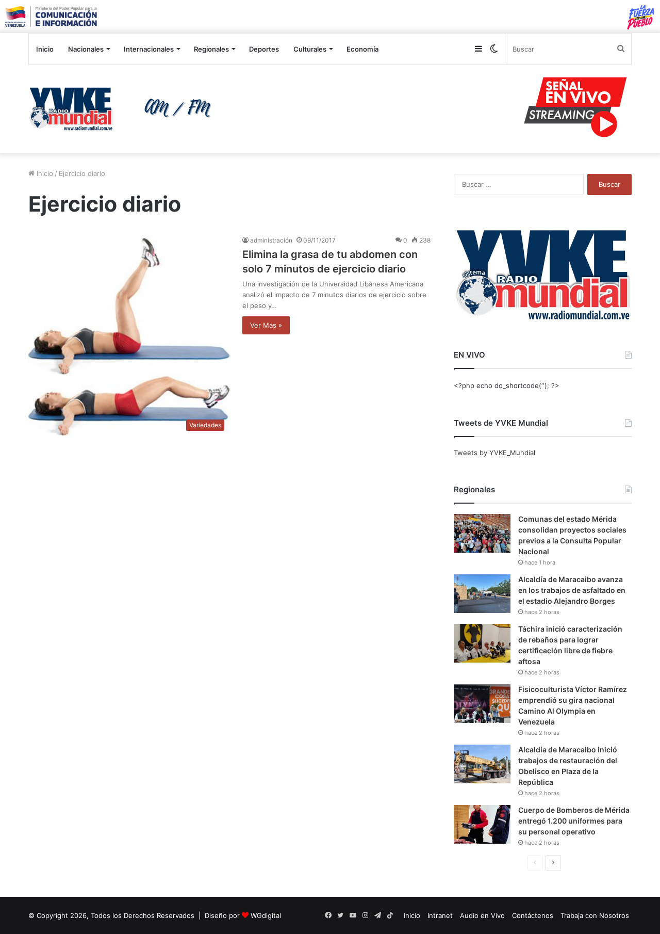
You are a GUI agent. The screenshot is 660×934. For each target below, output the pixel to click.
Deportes (264, 49)
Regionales (211, 49)
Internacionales (149, 49)
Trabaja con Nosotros (594, 915)
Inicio (45, 49)
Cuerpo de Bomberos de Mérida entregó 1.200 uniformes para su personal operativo (574, 821)
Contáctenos (532, 915)
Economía (362, 49)
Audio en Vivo (482, 915)
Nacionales (86, 49)
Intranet (440, 915)
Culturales (309, 49)
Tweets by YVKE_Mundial (494, 452)
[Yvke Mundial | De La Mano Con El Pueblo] (123, 109)
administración (271, 240)
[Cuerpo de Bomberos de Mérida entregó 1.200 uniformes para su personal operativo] (482, 824)
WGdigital (266, 915)
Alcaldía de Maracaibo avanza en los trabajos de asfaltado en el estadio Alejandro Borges (571, 590)
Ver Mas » (266, 325)
